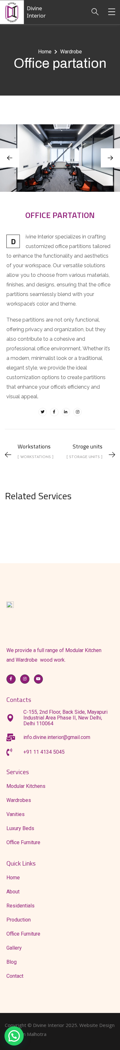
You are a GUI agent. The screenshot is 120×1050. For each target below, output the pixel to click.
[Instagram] (77, 412)
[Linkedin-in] (66, 412)
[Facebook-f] (54, 412)
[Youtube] (38, 679)
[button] (110, 157)
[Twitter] (42, 412)
